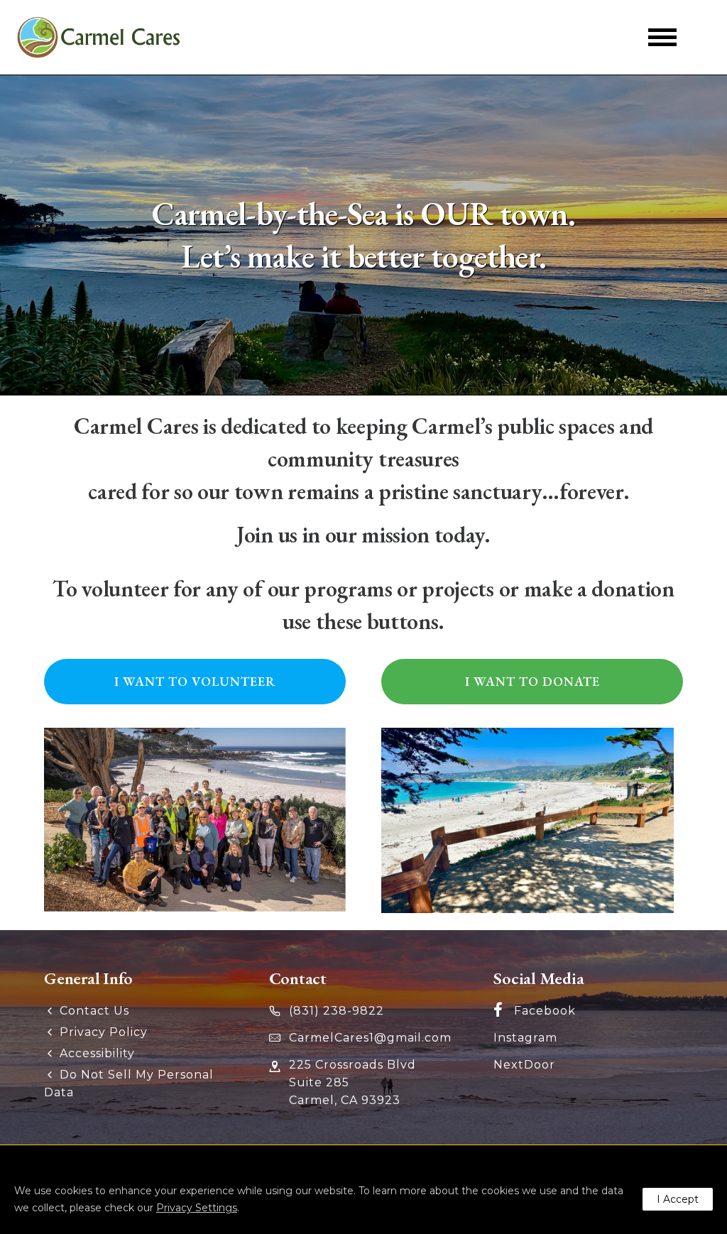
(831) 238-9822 (336, 1010)
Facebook (545, 1010)
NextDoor (524, 1064)
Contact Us (94, 1010)
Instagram (525, 1037)
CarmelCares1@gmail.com (370, 1037)
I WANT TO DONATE (532, 681)
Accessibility (97, 1053)
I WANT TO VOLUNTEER (195, 681)
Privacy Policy (104, 1032)
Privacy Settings (196, 1207)
